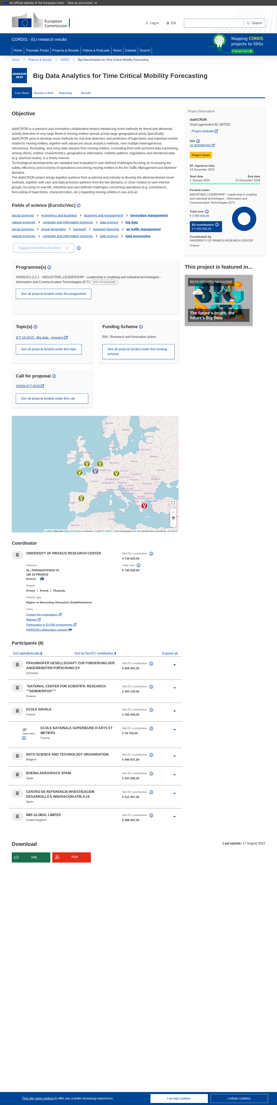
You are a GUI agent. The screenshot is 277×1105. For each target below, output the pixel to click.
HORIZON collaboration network (62, 629)
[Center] (173, 518)
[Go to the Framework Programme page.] (19, 75)
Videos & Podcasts (96, 50)
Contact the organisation (57, 614)
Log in (154, 23)
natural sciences (23, 222)
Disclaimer (172, 531)
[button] (171, 23)
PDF (75, 857)
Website (46, 619)
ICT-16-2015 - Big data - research (40, 337)
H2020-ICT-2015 (30, 386)
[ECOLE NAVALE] (79, 472)
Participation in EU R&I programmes (64, 624)
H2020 (65, 59)
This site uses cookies (38, 1098)
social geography (53, 229)
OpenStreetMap (73, 531)
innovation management (149, 215)
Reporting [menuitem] (65, 93)
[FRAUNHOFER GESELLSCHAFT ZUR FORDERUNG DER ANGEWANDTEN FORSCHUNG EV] (116, 473)
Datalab (130, 50)
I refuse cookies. (239, 1098)
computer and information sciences (68, 222)
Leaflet (48, 531)
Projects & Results (65, 50)
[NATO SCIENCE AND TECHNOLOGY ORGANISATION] (100, 463)
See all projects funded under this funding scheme (137, 351)
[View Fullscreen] (173, 503)
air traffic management (143, 229)
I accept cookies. (179, 1098)
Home (18, 50)
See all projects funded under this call (48, 398)
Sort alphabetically (26, 653)
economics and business (59, 215)
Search (145, 50)
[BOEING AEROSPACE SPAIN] (81, 498)
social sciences (23, 215)
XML (34, 857)
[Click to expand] (175, 665)
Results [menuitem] (86, 93)
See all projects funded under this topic (49, 349)
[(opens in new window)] (44, 20)
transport (79, 229)
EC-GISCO (107, 531)
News (117, 50)
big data (132, 222)
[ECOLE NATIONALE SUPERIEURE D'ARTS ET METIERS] (95, 471)
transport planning (106, 229)
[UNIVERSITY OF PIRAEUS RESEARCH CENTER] (144, 505)
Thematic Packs (37, 50)
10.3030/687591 (200, 145)
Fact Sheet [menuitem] (22, 93)
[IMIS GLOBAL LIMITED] (87, 463)
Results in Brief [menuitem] (43, 93)
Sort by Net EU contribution (94, 653)
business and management (103, 215)
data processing (138, 236)
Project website (205, 131)
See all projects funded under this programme (53, 293)
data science (109, 222)
